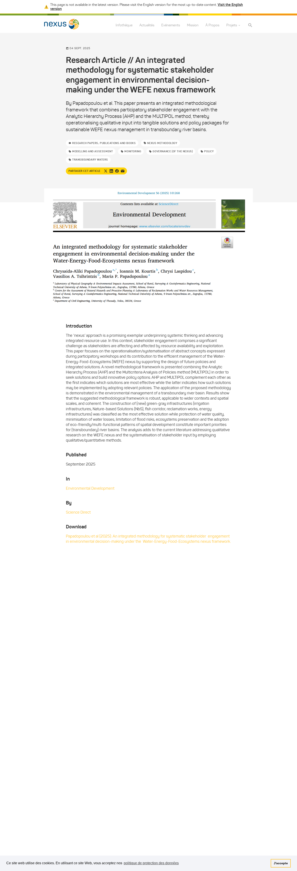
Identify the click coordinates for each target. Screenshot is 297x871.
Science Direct (78, 512)
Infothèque (124, 25)
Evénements (170, 25)
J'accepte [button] (281, 863)
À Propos (212, 25)
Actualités (146, 25)
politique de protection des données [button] (151, 863)
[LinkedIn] (111, 171)
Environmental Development (90, 488)
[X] (105, 171)
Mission (193, 25)
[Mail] (122, 171)
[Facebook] (117, 171)
